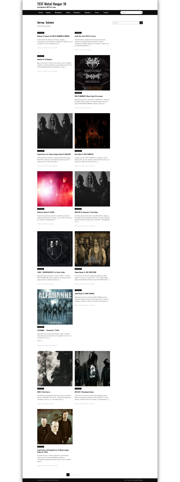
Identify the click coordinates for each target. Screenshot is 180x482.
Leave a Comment (52, 47)
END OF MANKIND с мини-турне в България (89, 96)
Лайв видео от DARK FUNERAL (84, 293)
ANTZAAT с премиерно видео (84, 392)
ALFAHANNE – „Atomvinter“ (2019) (48, 330)
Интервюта (77, 12)
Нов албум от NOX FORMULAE (84, 154)
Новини (48, 12)
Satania (45, 47)
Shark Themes (139, 480)
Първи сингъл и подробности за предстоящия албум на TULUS (53, 451)
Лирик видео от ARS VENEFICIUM (85, 272)
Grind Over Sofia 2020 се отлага (85, 36)
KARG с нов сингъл (43, 392)
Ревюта (68, 12)
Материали (58, 12)
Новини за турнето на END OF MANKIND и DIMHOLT (53, 36)
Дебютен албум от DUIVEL (46, 212)
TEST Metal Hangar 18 (51, 3)
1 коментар (88, 49)
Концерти (87, 12)
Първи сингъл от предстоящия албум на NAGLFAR (54, 154)
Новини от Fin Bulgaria (44, 59)
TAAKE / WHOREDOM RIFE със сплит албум (51, 272)
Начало (41, 12)
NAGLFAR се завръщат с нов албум (86, 212)
